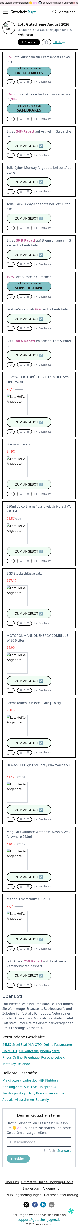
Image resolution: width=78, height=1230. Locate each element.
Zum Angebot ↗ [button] (29, 146)
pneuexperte (50, 1051)
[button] (29, 71)
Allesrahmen (24, 1099)
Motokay (9, 1064)
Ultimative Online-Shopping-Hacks (47, 1182)
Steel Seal (19, 1044)
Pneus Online (12, 1057)
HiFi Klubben (48, 1080)
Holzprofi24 (47, 1087)
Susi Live (30, 1087)
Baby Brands (37, 1093)
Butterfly (42, 1099)
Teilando (23, 1064)
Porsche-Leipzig (53, 1057)
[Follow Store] (46, 42)
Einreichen (30, 42)
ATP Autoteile (29, 1051)
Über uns (12, 1182)
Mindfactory (11, 1080)
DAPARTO (9, 1051)
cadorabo (30, 1080)
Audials (7, 1099)
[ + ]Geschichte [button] (42, 81)
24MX (6, 1044)
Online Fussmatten (57, 1044)
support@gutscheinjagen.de (39, 1219)
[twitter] (26, 1204)
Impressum (31, 1188)
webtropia (56, 1093)
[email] (52, 1204)
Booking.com (12, 1087)
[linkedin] (43, 1204)
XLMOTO (35, 1044)
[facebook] (35, 1204)
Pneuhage (32, 1057)
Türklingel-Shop (14, 1093)
